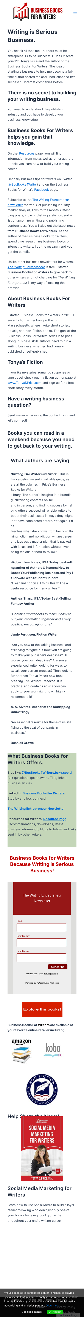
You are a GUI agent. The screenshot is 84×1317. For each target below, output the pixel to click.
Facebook (41, 190)
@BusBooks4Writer (23, 184)
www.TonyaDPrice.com (25, 383)
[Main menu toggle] (75, 13)
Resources (26, 153)
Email (20, 921)
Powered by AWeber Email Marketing (42, 983)
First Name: (23, 936)
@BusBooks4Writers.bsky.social (47, 773)
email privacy (51, 973)
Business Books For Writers (44, 793)
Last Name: (23, 951)
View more (52, 1305)
